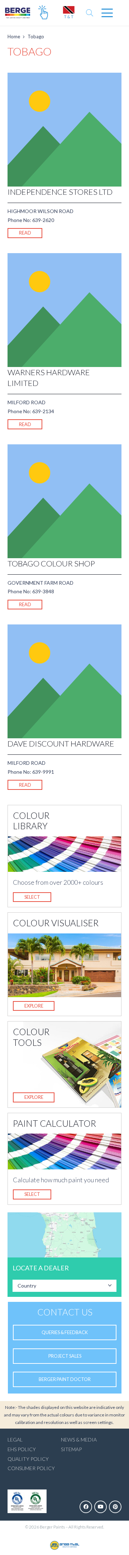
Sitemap (71, 1449)
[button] (89, 13)
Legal (15, 1439)
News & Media (79, 1439)
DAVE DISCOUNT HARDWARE (61, 743)
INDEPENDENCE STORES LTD (60, 192)
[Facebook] (86, 1507)
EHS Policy (22, 1449)
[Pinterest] (115, 1507)
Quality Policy (28, 1459)
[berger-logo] (21, 13)
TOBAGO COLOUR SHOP (51, 563)
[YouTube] (100, 1507)
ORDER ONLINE (43, 13)
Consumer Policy (31, 1468)
